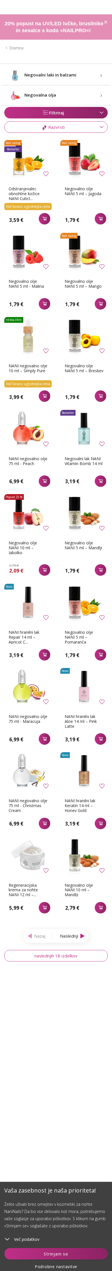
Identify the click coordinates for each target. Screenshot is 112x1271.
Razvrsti (56, 127)
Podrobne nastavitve (56, 1266)
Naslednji (69, 936)
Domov (16, 47)
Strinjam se (56, 1254)
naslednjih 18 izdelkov (56, 956)
